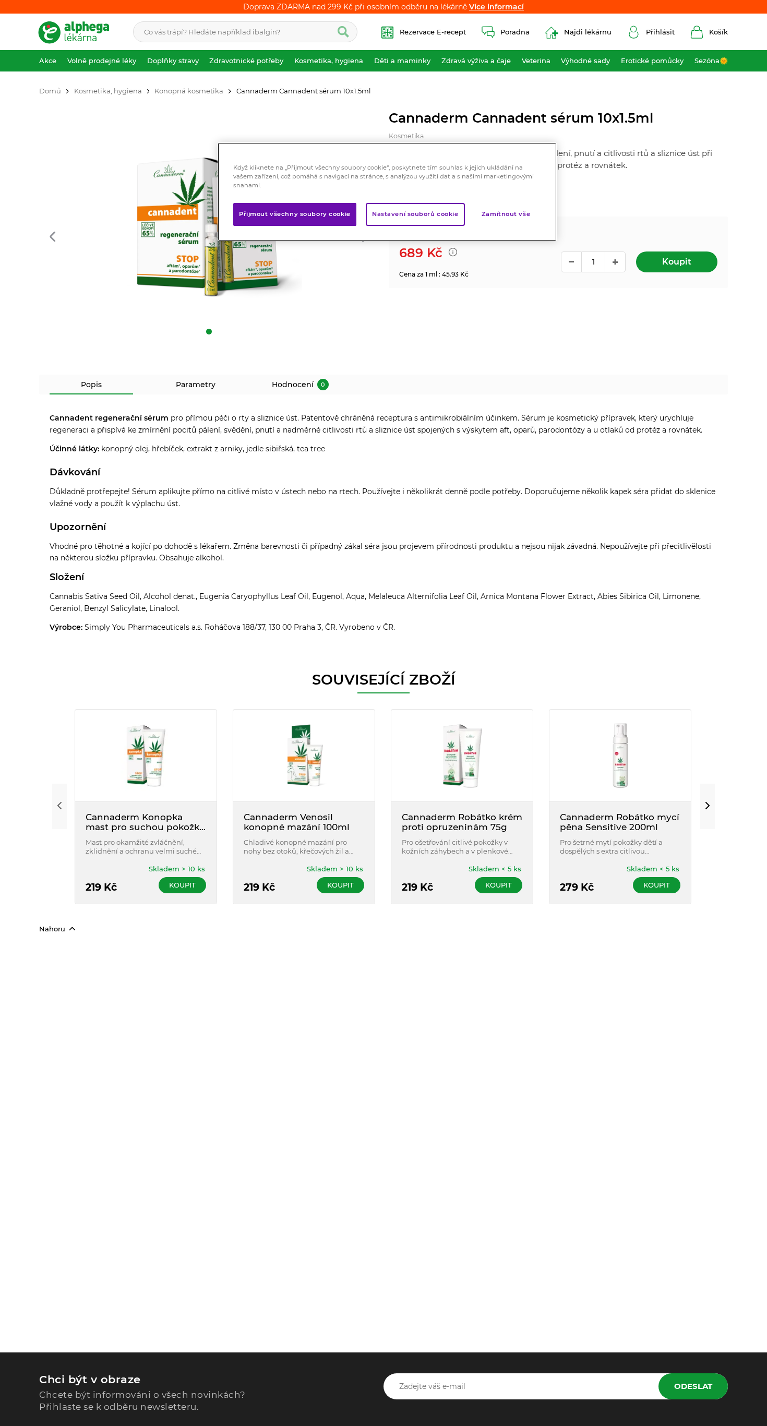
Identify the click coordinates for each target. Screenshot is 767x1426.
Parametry (195, 384)
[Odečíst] (571, 261)
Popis (91, 384)
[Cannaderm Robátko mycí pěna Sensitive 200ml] (620, 755)
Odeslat (693, 1386)
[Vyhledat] (343, 31)
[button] (52, 237)
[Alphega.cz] (78, 32)
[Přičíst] (615, 261)
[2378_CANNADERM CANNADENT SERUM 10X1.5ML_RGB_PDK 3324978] (208, 223)
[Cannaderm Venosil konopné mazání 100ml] (304, 755)
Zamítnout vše (506, 214)
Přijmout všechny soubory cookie (295, 214)
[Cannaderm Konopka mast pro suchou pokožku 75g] (146, 755)
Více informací (496, 6)
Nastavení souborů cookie (415, 214)
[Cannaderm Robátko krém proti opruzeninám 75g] (462, 755)
